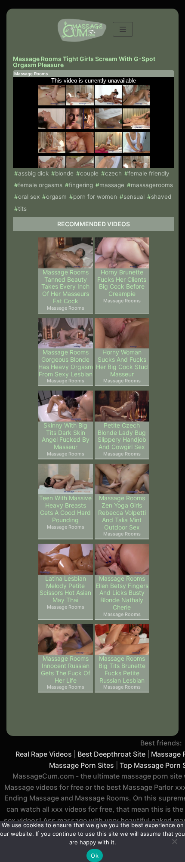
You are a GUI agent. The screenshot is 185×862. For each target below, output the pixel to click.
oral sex (29, 196)
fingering (81, 185)
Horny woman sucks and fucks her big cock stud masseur (122, 363)
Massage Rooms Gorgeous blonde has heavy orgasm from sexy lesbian (65, 363)
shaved (161, 196)
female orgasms (40, 185)
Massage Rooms (31, 73)
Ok (95, 855)
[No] (174, 841)
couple (89, 173)
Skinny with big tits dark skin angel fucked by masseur (65, 436)
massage (111, 185)
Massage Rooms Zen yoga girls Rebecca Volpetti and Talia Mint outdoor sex (122, 512)
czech (113, 173)
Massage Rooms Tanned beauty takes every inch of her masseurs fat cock (65, 287)
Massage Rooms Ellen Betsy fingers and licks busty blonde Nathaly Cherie (122, 593)
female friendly (149, 173)
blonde (64, 173)
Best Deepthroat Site (111, 754)
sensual (134, 196)
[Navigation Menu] (123, 29)
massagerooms (152, 185)
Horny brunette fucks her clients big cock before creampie (121, 283)
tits (22, 208)
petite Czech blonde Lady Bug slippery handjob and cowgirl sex (122, 436)
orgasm (56, 196)
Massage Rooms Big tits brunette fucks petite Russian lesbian (122, 669)
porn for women (95, 196)
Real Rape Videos (43, 754)
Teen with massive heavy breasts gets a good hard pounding (65, 509)
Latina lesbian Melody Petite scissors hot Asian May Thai (65, 589)
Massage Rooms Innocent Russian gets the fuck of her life (65, 669)
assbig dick (33, 173)
